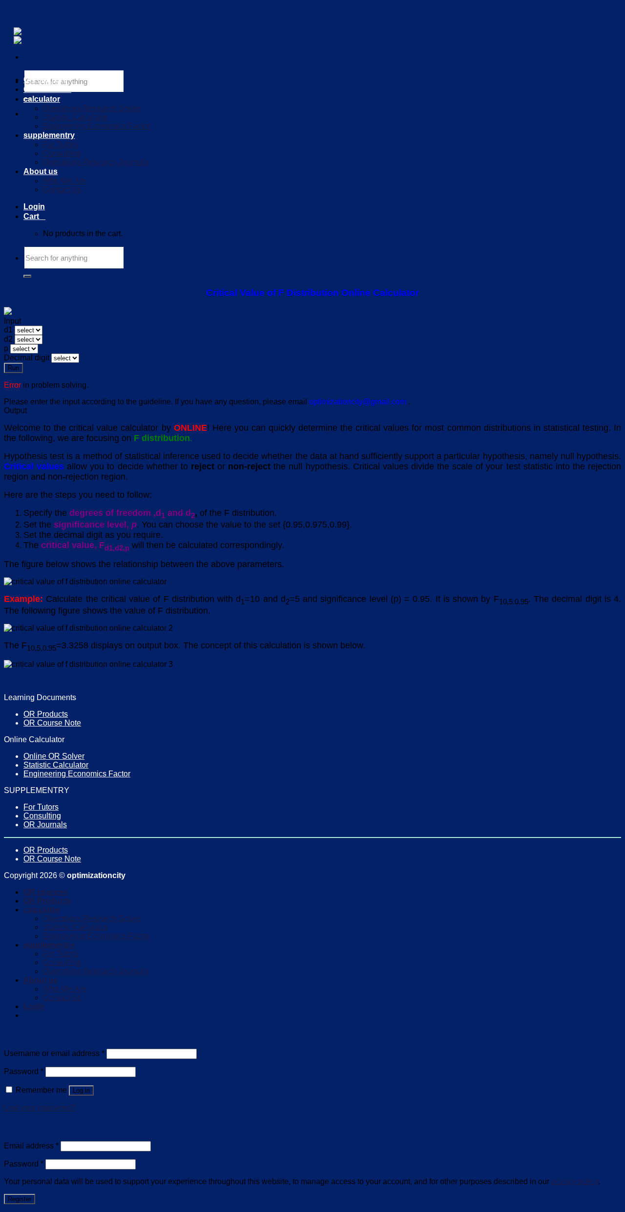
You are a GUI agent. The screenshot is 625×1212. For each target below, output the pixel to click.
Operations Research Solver (92, 108)
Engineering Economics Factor (96, 126)
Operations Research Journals (95, 162)
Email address (31, 1146)
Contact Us (62, 189)
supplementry (49, 135)
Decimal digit (26, 357)
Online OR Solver (53, 756)
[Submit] (27, 276)
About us (40, 171)
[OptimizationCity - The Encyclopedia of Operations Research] (46, 35)
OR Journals (45, 824)
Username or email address (54, 1053)
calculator (41, 99)
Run (13, 368)
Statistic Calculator (75, 117)
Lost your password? (40, 1107)
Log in (81, 1090)
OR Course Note (52, 723)
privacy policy (574, 1181)
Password (23, 1071)
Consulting (62, 153)
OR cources (45, 79)
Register (19, 1199)
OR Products (47, 89)
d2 (8, 339)
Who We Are (64, 180)
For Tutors (60, 144)
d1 (8, 330)
